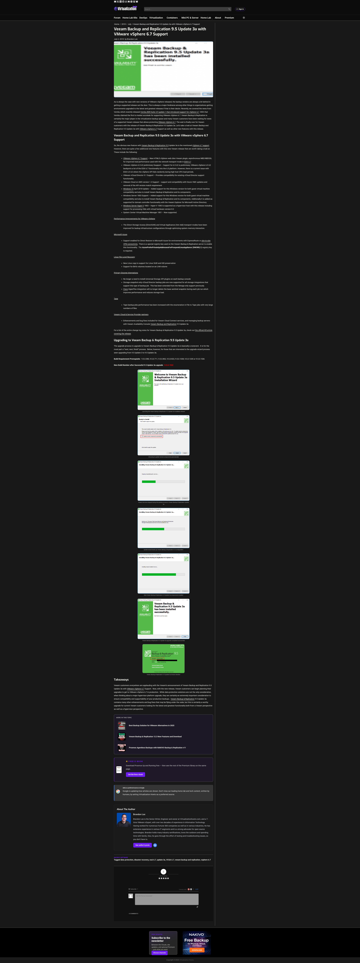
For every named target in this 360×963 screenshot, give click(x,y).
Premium (229, 17)
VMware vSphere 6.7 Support (135, 158)
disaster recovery (141, 860)
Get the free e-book (135, 774)
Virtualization (156, 17)
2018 (124, 24)
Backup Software (121, 857)
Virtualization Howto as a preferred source (156, 794)
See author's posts (142, 845)
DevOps (143, 17)
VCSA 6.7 (170, 860)
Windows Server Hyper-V (133, 206)
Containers (172, 17)
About (218, 17)
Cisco (125, 289)
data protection (127, 860)
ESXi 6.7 (187, 162)
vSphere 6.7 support (200, 145)
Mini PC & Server (190, 17)
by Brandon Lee (131, 39)
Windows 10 (128, 189)
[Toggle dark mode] (244, 17)
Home (116, 24)
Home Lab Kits (130, 17)
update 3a (161, 860)
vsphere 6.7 (206, 860)
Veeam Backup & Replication (183, 699)
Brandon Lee (139, 814)
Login (196, 889)
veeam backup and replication (187, 860)
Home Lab (206, 17)
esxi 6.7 (153, 860)
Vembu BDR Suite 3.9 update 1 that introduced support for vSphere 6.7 (170, 112)
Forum (117, 17)
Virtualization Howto (186, 960)
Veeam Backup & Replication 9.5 (155, 145)
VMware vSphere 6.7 (167, 122)
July (129, 24)
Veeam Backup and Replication (163, 324)
